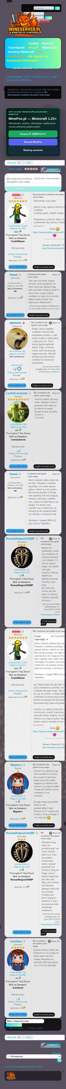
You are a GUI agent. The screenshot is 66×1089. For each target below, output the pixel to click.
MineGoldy (50, 47)
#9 (59, 833)
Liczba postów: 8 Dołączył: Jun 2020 (18, 797)
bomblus (16, 941)
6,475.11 (20, 261)
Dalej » (29, 163)
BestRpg (55, 90)
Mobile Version (10, 1084)
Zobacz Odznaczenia (18, 254)
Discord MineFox (33, 142)
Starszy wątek (16, 1028)
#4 (59, 393)
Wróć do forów (48, 1081)
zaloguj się (46, 76)
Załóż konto (30, 76)
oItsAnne (55, 372)
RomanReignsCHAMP (20, 538)
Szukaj (33, 43)
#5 (59, 474)
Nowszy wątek (35, 1028)
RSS (20, 1084)
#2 (59, 275)
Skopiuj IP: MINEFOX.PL (33, 134)
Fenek (56, 309)
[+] (20, 231)
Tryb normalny (53, 178)
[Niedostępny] (23, 323)
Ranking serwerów (33, 150)
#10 (58, 941)
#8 (59, 765)
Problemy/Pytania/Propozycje (20, 92)
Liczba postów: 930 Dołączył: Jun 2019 (18, 425)
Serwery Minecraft (21, 52)
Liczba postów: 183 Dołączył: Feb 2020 (18, 973)
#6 (59, 539)
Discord (47, 43)
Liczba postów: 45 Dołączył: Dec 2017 (22, 571)
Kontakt (8, 1081)
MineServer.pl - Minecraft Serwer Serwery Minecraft (29, 90)
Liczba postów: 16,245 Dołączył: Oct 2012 (18, 227)
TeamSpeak (16, 47)
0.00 (18, 298)
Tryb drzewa (39, 178)
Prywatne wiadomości (22, 68)
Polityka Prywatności (33, 1084)
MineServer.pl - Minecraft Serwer (26, 1081)
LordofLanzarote (16, 393)
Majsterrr (16, 765)
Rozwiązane (38, 92)
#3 (59, 323)
